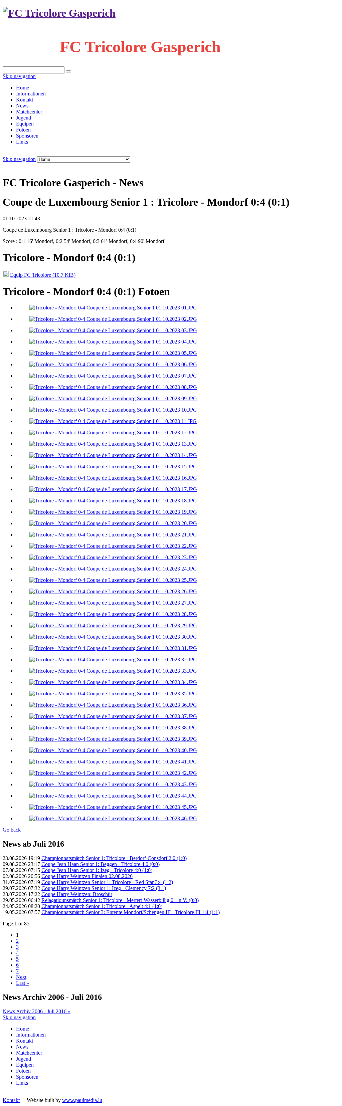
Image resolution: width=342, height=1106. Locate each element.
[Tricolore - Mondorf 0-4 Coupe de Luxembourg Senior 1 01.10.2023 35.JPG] (113, 693)
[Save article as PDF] (12, 166)
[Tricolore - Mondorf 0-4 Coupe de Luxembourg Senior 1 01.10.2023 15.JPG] (113, 466)
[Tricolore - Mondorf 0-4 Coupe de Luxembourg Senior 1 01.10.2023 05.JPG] (113, 353)
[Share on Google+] (32, 166)
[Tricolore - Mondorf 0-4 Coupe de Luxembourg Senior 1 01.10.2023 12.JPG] (113, 432)
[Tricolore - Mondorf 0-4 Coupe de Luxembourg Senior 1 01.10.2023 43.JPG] (113, 784)
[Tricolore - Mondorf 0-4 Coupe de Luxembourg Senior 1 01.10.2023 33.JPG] (113, 671)
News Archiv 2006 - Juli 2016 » (36, 1011)
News (22, 105)
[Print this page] (5, 166)
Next (21, 977)
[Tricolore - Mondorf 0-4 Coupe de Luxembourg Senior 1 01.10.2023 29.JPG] (113, 625)
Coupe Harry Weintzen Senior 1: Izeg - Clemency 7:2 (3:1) (103, 888)
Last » (22, 983)
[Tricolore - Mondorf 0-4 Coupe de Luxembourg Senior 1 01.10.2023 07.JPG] (113, 376)
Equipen (25, 124)
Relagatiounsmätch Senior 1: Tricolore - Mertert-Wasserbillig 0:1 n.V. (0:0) (120, 900)
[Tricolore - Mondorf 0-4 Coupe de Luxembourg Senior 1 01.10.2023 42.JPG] (113, 773)
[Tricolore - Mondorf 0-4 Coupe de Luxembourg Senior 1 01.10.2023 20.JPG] (113, 523)
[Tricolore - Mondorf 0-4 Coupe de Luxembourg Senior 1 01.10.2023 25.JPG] (113, 580)
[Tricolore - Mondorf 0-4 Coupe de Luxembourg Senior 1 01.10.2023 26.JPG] (113, 591)
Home (22, 87)
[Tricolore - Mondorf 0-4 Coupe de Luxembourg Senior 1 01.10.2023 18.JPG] (113, 500)
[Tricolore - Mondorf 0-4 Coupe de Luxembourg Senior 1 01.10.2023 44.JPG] (113, 796)
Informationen (31, 93)
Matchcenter (29, 112)
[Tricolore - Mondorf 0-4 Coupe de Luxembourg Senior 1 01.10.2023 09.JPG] (113, 398)
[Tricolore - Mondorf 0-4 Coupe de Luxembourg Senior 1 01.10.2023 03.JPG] (113, 330)
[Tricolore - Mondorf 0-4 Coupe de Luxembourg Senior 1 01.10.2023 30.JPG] (113, 637)
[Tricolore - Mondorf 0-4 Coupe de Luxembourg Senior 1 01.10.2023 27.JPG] (113, 603)
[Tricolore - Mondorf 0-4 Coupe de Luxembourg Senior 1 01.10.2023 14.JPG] (113, 455)
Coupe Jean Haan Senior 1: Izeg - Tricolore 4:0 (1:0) (96, 870)
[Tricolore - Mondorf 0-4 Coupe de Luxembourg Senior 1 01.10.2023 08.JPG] (113, 387)
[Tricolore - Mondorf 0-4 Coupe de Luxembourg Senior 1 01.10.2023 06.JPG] (113, 364)
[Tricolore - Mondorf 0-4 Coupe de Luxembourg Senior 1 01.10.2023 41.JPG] (113, 761)
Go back (12, 830)
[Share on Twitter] (25, 166)
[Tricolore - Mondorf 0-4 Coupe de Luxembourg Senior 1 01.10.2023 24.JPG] (113, 569)
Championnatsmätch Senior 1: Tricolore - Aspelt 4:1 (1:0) (101, 906)
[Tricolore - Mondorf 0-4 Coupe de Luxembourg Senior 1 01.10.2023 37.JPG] (113, 716)
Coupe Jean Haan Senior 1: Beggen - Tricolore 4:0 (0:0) (100, 864)
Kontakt (24, 99)
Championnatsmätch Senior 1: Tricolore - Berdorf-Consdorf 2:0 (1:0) (114, 858)
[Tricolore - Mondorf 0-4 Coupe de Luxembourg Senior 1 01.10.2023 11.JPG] (113, 421)
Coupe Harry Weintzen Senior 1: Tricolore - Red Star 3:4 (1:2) (107, 882)
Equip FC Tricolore (42, 275)
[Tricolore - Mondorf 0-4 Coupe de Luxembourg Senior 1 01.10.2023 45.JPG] (113, 807)
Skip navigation (19, 76)
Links (22, 142)
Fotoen (23, 130)
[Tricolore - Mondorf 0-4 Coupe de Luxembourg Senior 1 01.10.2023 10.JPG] (113, 410)
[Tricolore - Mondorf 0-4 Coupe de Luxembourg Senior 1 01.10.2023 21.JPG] (113, 534)
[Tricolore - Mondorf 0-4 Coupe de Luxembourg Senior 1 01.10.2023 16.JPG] (113, 478)
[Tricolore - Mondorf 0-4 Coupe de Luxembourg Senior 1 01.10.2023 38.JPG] (113, 727)
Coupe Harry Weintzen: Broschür (76, 894)
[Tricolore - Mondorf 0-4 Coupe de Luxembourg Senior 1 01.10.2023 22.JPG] (113, 546)
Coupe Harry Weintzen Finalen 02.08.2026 (87, 876)
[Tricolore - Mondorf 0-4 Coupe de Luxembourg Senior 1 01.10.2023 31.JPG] (113, 648)
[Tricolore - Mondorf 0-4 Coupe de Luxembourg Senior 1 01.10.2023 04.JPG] (113, 342)
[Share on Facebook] (18, 166)
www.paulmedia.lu (82, 1100)
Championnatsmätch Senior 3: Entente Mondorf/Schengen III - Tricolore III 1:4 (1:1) (130, 912)
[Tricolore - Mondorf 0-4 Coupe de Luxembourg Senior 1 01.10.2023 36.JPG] (113, 705)
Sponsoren (27, 136)
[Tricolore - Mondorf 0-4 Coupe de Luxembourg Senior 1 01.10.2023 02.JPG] (113, 319)
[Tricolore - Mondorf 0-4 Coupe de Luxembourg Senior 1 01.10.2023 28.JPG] (113, 614)
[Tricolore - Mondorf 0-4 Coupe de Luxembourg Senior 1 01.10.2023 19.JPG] (113, 512)
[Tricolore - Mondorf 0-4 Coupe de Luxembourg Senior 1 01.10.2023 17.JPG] (113, 489)
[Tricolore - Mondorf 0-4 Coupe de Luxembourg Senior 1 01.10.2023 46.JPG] (113, 818)
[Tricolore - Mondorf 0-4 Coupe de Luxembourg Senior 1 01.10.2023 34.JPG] (113, 682)
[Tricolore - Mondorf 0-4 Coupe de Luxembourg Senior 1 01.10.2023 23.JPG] (113, 557)
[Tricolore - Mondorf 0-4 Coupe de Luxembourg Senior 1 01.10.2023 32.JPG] (113, 659)
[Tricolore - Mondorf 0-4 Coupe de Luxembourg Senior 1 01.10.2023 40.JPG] (113, 750)
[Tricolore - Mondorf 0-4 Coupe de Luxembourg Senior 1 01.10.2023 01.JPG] (113, 307)
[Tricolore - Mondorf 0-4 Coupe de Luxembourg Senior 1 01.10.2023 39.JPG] (113, 739)
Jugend (23, 118)
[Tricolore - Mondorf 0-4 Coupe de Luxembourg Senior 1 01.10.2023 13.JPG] (113, 444)
